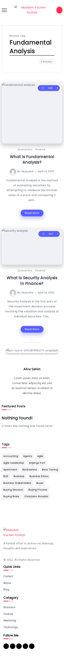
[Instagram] (31, 646)
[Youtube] (25, 646)
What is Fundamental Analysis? (32, 159)
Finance (40, 149)
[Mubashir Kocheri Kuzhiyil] (32, 10)
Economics (25, 149)
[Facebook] (12, 646)
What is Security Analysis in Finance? (32, 280)
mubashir (28, 171)
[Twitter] (19, 646)
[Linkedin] (6, 646)
